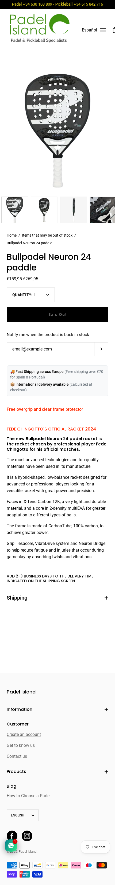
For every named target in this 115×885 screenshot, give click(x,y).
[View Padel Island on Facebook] (12, 836)
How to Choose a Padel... (30, 795)
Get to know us (21, 745)
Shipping (17, 598)
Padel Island (21, 692)
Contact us (17, 756)
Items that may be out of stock (47, 235)
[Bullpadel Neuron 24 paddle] (14, 210)
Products (16, 771)
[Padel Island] (39, 30)
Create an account (24, 734)
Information (19, 709)
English (18, 815)
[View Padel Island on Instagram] (27, 836)
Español (89, 30)
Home (12, 235)
